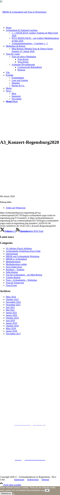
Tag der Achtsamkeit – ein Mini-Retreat (24, 275)
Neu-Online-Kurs (14, 267)
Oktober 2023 (12, 299)
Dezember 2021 (13, 304)
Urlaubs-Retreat (13, 277)
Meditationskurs (13, 261)
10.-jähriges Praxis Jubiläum (19, 248)
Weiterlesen (6, 493)
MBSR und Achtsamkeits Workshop (22, 256)
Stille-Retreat (12, 272)
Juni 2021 (10, 307)
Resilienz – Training (15, 269)
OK (47, 490)
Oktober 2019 (12, 318)
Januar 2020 (11, 315)
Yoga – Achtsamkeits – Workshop (21, 280)
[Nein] (13, 494)
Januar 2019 (11, 323)
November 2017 (13, 333)
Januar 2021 (11, 312)
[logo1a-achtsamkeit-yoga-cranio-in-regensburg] (23, 12)
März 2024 (11, 297)
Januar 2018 (11, 331)
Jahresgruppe (12, 253)
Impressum (19, 479)
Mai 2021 (10, 310)
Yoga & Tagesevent (15, 282)
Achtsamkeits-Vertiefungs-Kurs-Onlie (23, 251)
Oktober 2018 (12, 326)
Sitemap (45, 479)
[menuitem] (33, 27)
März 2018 (11, 328)
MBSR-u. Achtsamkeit (16, 259)
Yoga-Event (11, 285)
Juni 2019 (10, 320)
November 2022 (13, 302)
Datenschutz (33, 479)
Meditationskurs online (16, 264)
